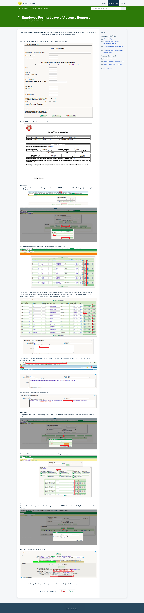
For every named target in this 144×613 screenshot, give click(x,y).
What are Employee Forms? (110, 39)
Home (104, 3)
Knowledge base (113, 3)
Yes (72, 591)
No (64, 591)
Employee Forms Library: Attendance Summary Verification (113, 65)
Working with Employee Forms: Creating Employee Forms (113, 47)
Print (105, 32)
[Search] (123, 8)
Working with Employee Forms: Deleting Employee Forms (113, 51)
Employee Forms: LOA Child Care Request (114, 61)
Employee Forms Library (110, 58)
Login (123, 3)
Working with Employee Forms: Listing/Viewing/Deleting (111, 42)
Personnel (37, 8)
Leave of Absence (108, 68)
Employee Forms (47, 8)
